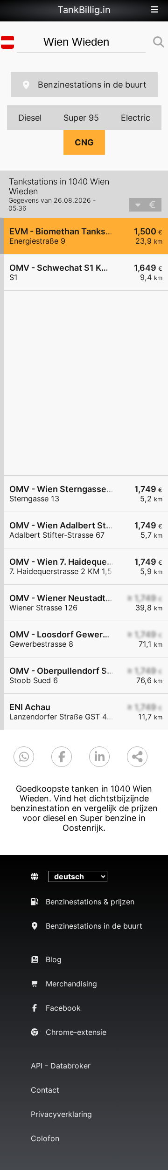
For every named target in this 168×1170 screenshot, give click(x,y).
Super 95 (81, 118)
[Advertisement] (84, 383)
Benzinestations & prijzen (90, 901)
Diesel (30, 118)
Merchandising (71, 983)
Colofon (45, 1138)
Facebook (63, 1008)
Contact (45, 1090)
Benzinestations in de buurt (92, 84)
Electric (135, 118)
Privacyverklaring (61, 1114)
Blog (54, 959)
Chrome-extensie (76, 1032)
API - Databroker (61, 1065)
